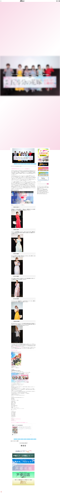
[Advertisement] (23, 448)
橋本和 (47, 190)
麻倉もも (46, 193)
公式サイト (14, 346)
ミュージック (39, 186)
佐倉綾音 (43, 187)
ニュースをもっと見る (23, 443)
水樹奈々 (38, 191)
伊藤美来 (40, 187)
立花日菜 (40, 192)
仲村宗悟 (38, 187)
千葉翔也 (38, 188)
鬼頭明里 (44, 193)
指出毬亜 (40, 190)
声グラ (43, 188)
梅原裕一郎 (42, 190)
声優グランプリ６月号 (20, 347)
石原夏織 (44, 191)
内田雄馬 (47, 187)
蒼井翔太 (44, 192)
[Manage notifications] (1, 491)
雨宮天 (38, 193)
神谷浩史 (38, 192)
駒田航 (40, 193)
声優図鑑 (44, 189)
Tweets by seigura (39, 181)
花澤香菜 (42, 192)
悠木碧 (37, 190)
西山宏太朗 (47, 192)
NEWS (30, 77)
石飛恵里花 (46, 191)
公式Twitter (17, 346)
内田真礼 (45, 187)
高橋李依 (42, 193)
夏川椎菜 (46, 189)
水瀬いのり (40, 191)
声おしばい (40, 188)
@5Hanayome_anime (13, 420)
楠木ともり (45, 190)
